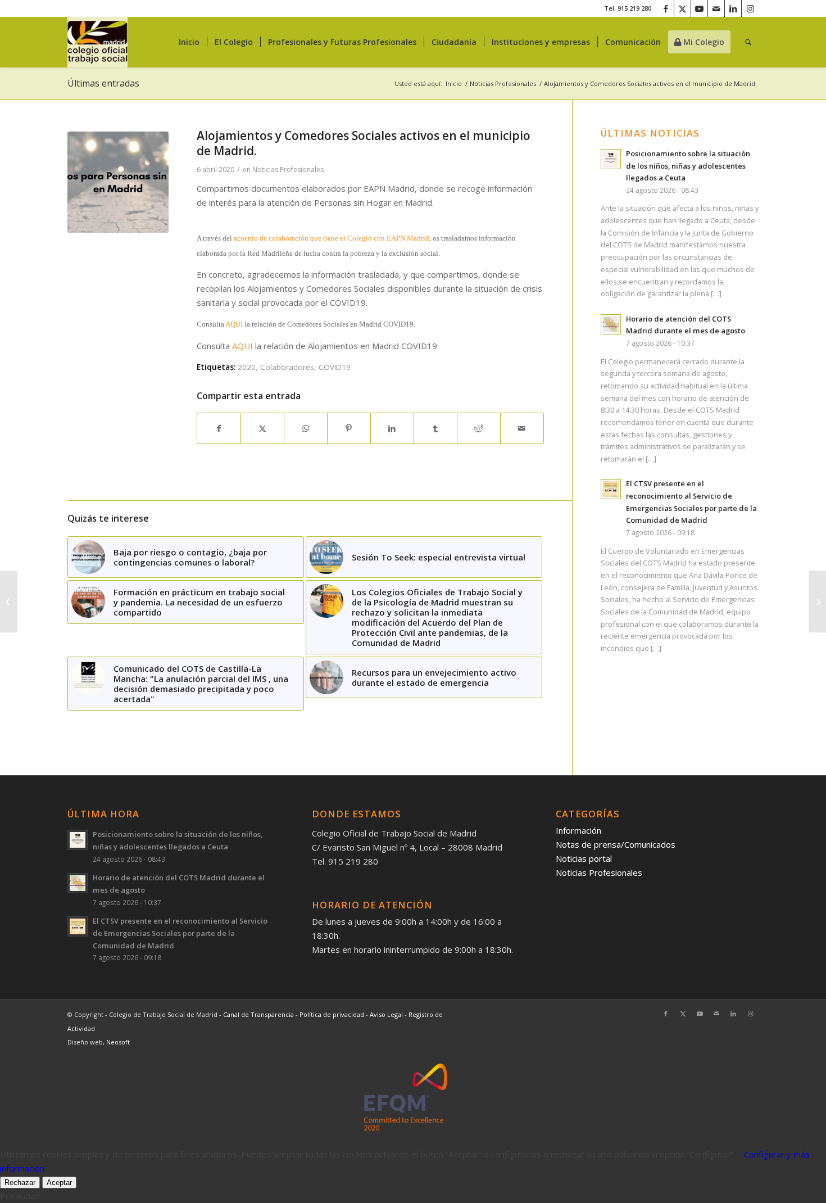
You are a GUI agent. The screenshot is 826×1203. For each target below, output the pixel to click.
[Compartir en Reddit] (478, 428)
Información (578, 830)
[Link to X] (682, 8)
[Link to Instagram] (750, 8)
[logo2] (97, 42)
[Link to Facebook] (665, 8)
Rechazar (19, 1182)
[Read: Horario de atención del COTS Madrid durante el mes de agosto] (611, 324)
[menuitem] (189, 42)
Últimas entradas (103, 83)
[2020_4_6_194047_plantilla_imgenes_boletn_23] (118, 182)
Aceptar (59, 1182)
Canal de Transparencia (258, 1014)
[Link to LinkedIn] (733, 8)
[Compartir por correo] (522, 428)
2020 (247, 367)
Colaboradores (287, 367)
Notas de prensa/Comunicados (615, 844)
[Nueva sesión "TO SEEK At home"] (817, 601)
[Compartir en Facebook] (218, 428)
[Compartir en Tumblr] (435, 428)
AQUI (234, 324)
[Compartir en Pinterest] (349, 428)
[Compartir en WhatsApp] (305, 428)
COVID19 (335, 367)
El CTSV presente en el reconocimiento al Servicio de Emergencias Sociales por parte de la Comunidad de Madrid (180, 933)
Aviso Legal (387, 1014)
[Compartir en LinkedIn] (392, 428)
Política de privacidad (332, 1014)
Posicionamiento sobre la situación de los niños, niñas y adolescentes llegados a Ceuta (688, 165)
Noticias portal (584, 858)
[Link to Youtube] (699, 8)
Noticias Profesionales (288, 169)
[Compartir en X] (262, 428)
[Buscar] (748, 42)
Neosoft (118, 1042)
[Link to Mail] (716, 8)
